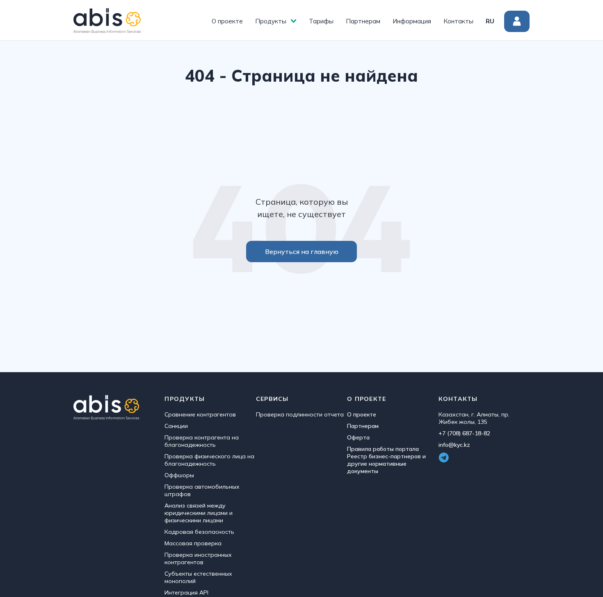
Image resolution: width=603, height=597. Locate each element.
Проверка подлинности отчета (300, 414)
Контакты (458, 21)
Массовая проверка (193, 543)
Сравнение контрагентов (200, 414)
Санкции (176, 426)
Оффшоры (179, 475)
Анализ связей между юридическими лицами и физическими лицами (198, 513)
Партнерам (363, 21)
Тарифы (321, 21)
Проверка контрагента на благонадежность (201, 441)
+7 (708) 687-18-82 (464, 433)
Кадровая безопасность (199, 531)
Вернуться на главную (301, 251)
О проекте (227, 21)
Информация (412, 21)
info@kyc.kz (454, 444)
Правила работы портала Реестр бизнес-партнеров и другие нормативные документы (386, 460)
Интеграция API (186, 592)
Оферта (358, 437)
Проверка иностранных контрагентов (198, 558)
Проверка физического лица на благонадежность (209, 460)
